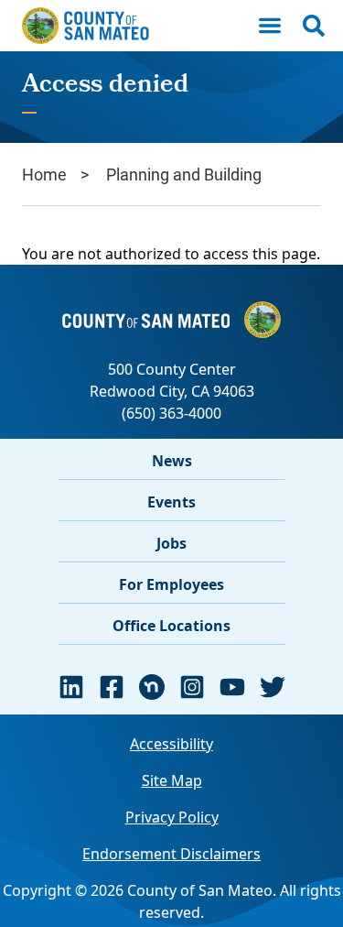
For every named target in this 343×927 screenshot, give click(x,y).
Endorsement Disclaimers (171, 854)
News (172, 461)
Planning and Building (184, 174)
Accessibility (171, 744)
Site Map (172, 780)
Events (171, 502)
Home (44, 174)
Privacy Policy (172, 817)
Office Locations (171, 626)
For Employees (171, 584)
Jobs (171, 543)
